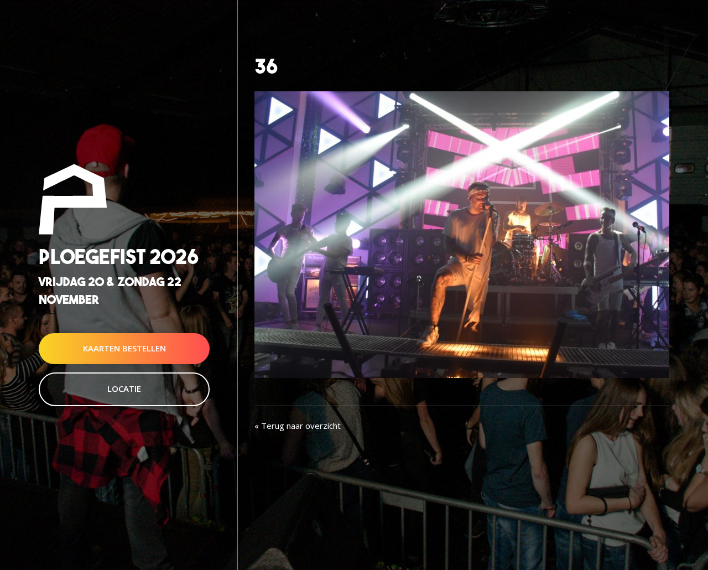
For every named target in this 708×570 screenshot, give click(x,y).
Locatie (124, 388)
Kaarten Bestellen (124, 348)
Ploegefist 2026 (119, 257)
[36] (461, 233)
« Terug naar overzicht (297, 425)
